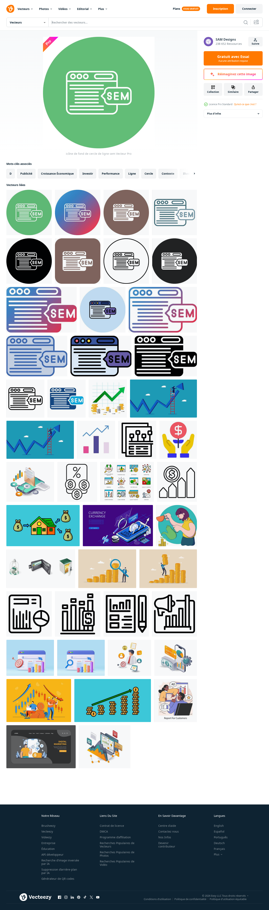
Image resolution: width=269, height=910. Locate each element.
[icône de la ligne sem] (25, 399)
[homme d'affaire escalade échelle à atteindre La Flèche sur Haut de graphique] (163, 399)
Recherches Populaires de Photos (117, 853)
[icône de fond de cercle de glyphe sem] (126, 212)
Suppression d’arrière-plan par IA (59, 871)
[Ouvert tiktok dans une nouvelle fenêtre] (85, 897)
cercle (149, 173)
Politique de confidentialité (190, 899)
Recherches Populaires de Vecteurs (117, 844)
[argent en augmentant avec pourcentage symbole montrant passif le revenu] (77, 482)
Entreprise (48, 843)
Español (219, 831)
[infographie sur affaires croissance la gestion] (129, 658)
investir (87, 173)
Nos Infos (164, 837)
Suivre (255, 43)
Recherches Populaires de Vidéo (117, 863)
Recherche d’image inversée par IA (60, 862)
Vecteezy (47, 831)
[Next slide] (191, 173)
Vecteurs (23, 9)
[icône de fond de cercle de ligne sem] (29, 212)
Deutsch (219, 843)
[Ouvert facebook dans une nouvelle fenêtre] (59, 897)
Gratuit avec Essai (233, 58)
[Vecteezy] (10, 9)
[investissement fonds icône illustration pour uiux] (178, 440)
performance (110, 173)
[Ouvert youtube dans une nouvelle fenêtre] (97, 897)
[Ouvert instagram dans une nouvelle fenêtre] (65, 897)
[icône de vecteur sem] (29, 261)
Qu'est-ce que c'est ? (245, 104)
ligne (132, 173)
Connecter (249, 9)
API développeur (52, 854)
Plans (176, 9)
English (219, 826)
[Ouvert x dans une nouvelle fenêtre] (91, 897)
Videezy (46, 837)
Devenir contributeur (166, 844)
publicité (26, 173)
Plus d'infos (214, 113)
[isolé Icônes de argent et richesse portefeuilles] (40, 568)
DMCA (104, 831)
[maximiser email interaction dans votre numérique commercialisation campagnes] (30, 482)
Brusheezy (48, 826)
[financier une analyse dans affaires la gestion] (175, 658)
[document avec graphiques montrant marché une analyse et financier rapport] (29, 614)
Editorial (83, 9)
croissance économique (57, 173)
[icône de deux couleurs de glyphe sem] (67, 399)
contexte (168, 173)
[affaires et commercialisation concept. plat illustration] (41, 746)
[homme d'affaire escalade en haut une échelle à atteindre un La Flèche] (40, 440)
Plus (101, 9)
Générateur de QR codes (57, 879)
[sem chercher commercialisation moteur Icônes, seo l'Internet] (127, 482)
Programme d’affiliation (115, 837)
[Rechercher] (245, 22)
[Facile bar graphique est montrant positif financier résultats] (77, 614)
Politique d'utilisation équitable (228, 899)
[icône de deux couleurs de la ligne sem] (174, 212)
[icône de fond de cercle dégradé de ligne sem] (77, 212)
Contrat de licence (112, 826)
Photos (44, 9)
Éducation (48, 849)
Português (221, 837)
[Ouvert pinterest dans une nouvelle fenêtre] (78, 897)
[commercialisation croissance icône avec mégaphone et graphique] (174, 614)
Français (219, 849)
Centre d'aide (167, 826)
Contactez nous (168, 831)
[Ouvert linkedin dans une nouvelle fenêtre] (72, 897)
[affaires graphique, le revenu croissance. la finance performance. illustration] (108, 399)
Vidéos (62, 9)
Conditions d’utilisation (157, 899)
